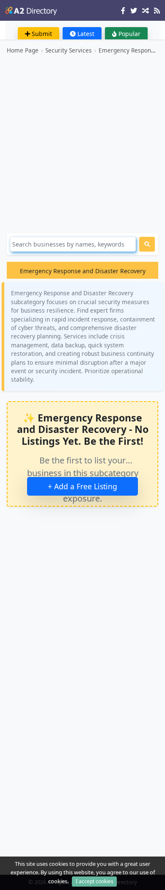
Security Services (68, 50)
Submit (41, 34)
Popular (128, 34)
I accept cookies (94, 881)
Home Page (22, 50)
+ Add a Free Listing (82, 486)
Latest (85, 34)
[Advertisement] (82, 144)
